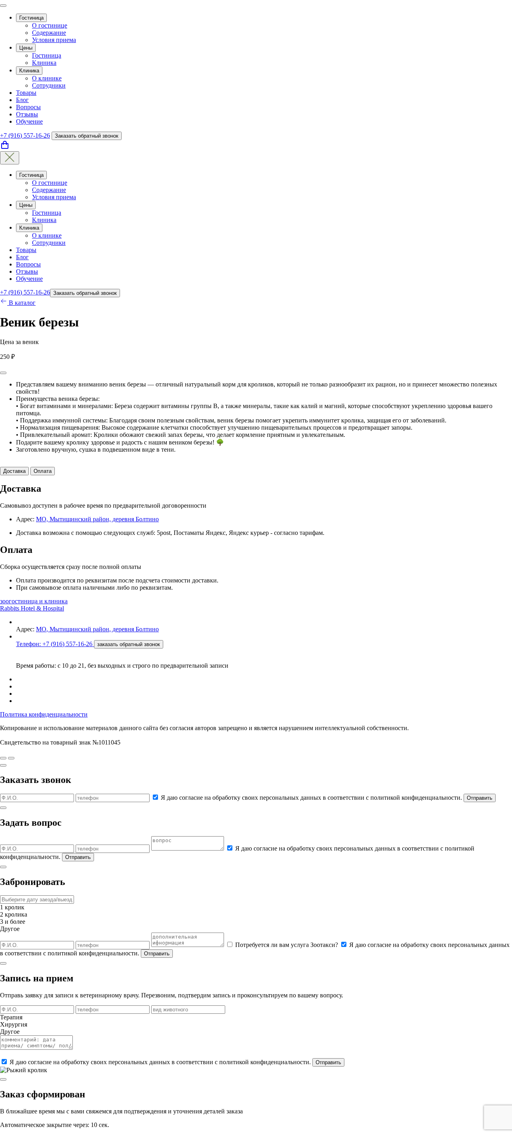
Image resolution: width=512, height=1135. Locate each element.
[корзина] (5, 147)
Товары (26, 92)
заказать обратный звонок (128, 644)
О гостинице (49, 25)
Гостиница (31, 18)
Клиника (44, 62)
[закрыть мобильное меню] (9, 157)
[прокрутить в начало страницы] (3, 758)
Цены (25, 48)
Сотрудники (49, 85)
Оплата (43, 471)
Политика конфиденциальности (44, 714)
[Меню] (3, 5)
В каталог (21, 302)
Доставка (14, 471)
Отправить (479, 798)
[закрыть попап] (3, 765)
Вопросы (28, 107)
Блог (22, 99)
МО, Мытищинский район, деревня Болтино (97, 519)
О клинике (47, 78)
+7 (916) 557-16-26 (25, 135)
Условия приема (54, 39)
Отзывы (27, 114)
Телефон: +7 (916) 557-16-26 (55, 644)
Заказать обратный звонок (86, 136)
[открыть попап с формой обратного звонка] (11, 758)
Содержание (49, 32)
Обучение (29, 121)
